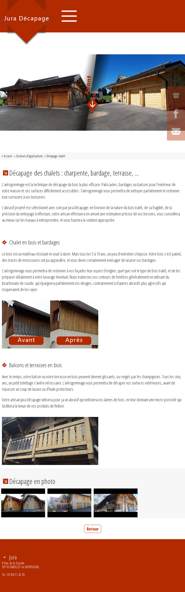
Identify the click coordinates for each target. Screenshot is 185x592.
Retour (93, 529)
